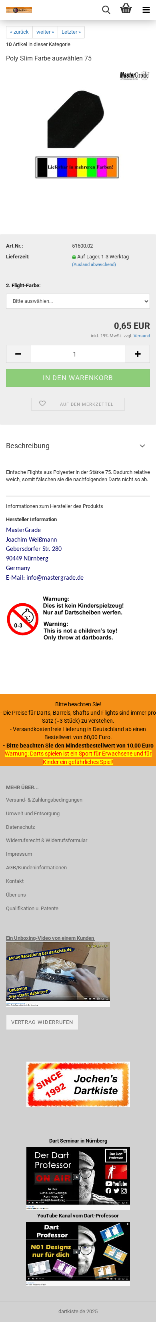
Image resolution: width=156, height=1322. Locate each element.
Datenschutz (20, 827)
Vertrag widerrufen (42, 1022)
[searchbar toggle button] (106, 10)
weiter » (45, 32)
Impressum (19, 854)
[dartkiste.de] (16, 10)
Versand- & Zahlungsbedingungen (44, 800)
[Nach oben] (134, 1310)
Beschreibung (28, 445)
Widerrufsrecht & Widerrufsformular (46, 840)
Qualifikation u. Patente (32, 908)
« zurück (19, 32)
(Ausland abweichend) (94, 264)
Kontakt (15, 881)
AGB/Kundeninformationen (36, 868)
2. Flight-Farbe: (23, 285)
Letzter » (71, 32)
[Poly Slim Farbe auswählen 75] (78, 130)
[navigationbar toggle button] (146, 10)
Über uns (16, 895)
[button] (18, 354)
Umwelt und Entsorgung (33, 813)
